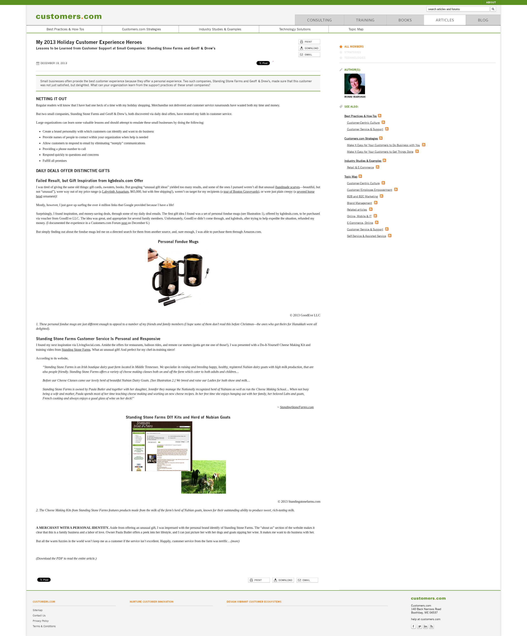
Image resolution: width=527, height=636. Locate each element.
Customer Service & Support (365, 129)
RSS (431, 626)
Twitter (419, 626)
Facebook (413, 626)
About (491, 2)
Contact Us (39, 615)
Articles (445, 20)
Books (405, 20)
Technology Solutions (295, 29)
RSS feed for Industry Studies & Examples (384, 160)
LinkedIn (425, 626)
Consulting (319, 20)
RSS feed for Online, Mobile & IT (375, 215)
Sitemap (37, 610)
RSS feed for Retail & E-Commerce (377, 167)
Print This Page (309, 42)
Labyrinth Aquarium (115, 191)
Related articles (357, 209)
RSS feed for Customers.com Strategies (380, 138)
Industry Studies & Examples (220, 29)
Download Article (309, 48)
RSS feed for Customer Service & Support (386, 128)
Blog (483, 20)
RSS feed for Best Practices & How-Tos (379, 115)
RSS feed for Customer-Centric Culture (383, 122)
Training (365, 20)
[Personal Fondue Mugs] (179, 306)
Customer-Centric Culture (363, 122)
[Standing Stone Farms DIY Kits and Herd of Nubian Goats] (178, 492)
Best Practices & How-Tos (65, 29)
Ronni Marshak (355, 96)
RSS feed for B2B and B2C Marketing (381, 196)
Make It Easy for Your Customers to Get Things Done (380, 151)
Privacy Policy (41, 620)
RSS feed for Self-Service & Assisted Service (389, 235)
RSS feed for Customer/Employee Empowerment (396, 189)
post (124, 223)
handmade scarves (288, 187)
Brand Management (359, 203)
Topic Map (356, 29)
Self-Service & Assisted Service (366, 236)
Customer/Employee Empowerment (369, 189)
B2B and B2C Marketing (362, 196)
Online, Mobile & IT (359, 216)
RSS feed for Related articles (370, 209)
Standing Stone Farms (76, 349)
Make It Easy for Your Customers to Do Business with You (383, 145)
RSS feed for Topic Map (360, 176)
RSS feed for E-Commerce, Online (376, 222)
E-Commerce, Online (360, 222)
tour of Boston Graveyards (241, 191)
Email (309, 54)
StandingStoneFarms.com (297, 407)
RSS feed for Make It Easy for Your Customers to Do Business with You (423, 144)
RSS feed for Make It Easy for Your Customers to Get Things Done (417, 151)
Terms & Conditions (44, 626)
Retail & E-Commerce (360, 167)
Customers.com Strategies (141, 29)
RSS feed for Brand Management (375, 202)
